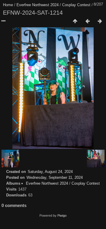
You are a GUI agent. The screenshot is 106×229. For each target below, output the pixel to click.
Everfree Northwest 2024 (37, 5)
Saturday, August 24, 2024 (50, 171)
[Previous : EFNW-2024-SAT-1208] (87, 21)
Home (8, 5)
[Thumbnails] (75, 21)
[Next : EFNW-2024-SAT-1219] (100, 21)
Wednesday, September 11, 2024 (54, 177)
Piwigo (62, 215)
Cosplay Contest (76, 5)
